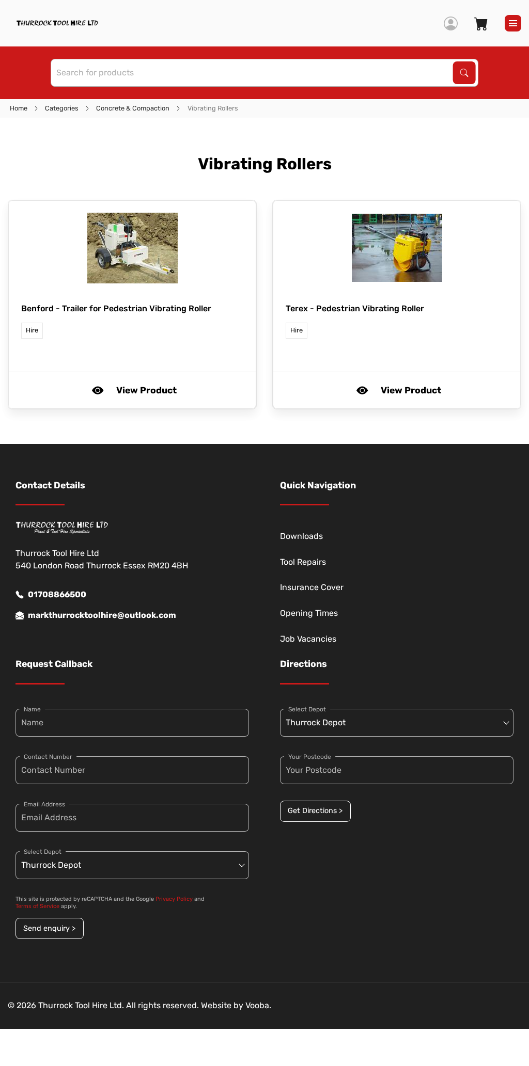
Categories (62, 108)
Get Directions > (315, 810)
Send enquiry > (49, 928)
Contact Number (48, 756)
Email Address (44, 804)
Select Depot (42, 851)
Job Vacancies (308, 639)
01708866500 (57, 594)
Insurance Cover (312, 587)
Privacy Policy (174, 899)
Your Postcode (309, 756)
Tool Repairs (303, 562)
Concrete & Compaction (132, 108)
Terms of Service (37, 906)
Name (32, 709)
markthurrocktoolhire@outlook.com (102, 615)
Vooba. (258, 1005)
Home (18, 108)
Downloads (301, 536)
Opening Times (309, 613)
